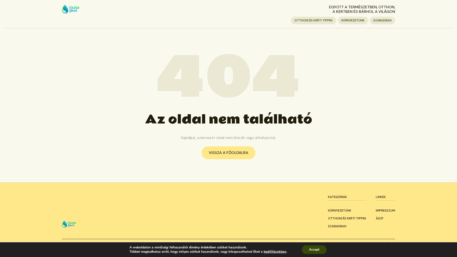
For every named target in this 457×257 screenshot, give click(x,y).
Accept (314, 249)
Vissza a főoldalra (228, 152)
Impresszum (385, 210)
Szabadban (382, 20)
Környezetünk (353, 20)
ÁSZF (379, 218)
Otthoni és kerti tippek (313, 20)
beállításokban (275, 252)
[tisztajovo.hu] (70, 9)
